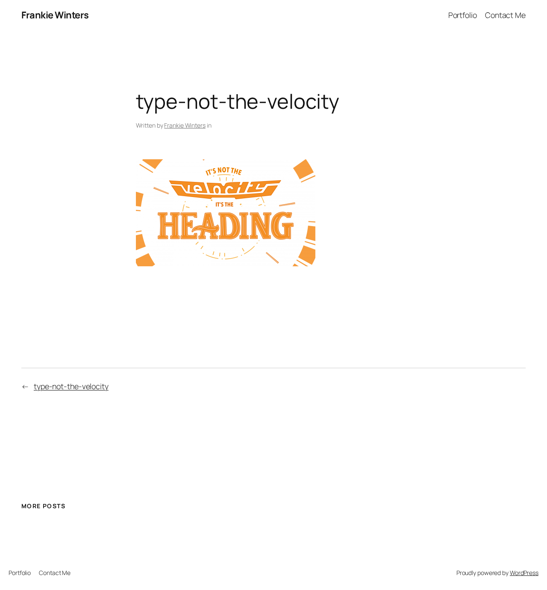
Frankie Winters (55, 15)
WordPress (524, 573)
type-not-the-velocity (71, 386)
